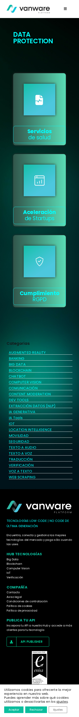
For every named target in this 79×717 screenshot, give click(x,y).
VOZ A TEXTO (20, 471)
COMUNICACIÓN (23, 388)
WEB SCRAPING (22, 477)
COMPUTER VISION (25, 382)
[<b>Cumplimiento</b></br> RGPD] (39, 261)
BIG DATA (17, 364)
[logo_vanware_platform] (39, 507)
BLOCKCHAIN (20, 370)
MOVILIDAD (19, 435)
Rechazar (36, 710)
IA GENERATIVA (22, 411)
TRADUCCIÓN (20, 459)
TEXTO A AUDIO (22, 447)
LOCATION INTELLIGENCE (30, 429)
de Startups (39, 215)
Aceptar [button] (14, 710)
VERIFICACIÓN (21, 465)
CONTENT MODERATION (30, 394)
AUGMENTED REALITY (27, 352)
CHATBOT (17, 376)
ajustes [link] (62, 701)
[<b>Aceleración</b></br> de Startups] (39, 180)
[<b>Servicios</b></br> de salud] (39, 99)
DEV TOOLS (19, 400)
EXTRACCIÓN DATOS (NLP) (32, 405)
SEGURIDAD (19, 441)
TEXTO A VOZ (20, 453)
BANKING (17, 358)
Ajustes (58, 710)
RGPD (39, 296)
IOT (12, 423)
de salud (39, 134)
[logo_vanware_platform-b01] (28, 9)
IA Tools (16, 417)
